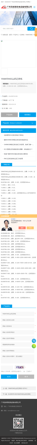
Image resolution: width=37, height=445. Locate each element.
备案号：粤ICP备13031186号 (19, 440)
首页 (10, 34)
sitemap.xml (24, 443)
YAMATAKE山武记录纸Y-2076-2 (17, 388)
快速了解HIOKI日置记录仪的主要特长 (16, 154)
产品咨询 (9, 115)
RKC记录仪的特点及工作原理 (13, 158)
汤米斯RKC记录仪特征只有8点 (14, 135)
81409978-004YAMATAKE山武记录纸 (19, 394)
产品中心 (16, 34)
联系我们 (28, 115)
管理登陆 (30, 440)
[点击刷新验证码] (19, 367)
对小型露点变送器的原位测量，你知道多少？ (18, 149)
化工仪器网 (17, 443)
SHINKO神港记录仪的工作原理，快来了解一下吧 (19, 144)
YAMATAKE (29, 34)
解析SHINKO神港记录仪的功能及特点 (16, 140)
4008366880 (34, 341)
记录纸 (22, 34)
